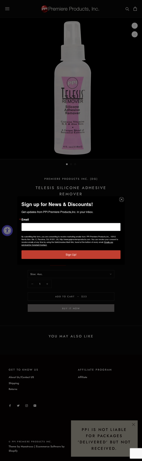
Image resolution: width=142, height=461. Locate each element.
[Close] (121, 199)
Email (25, 219)
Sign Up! (71, 255)
